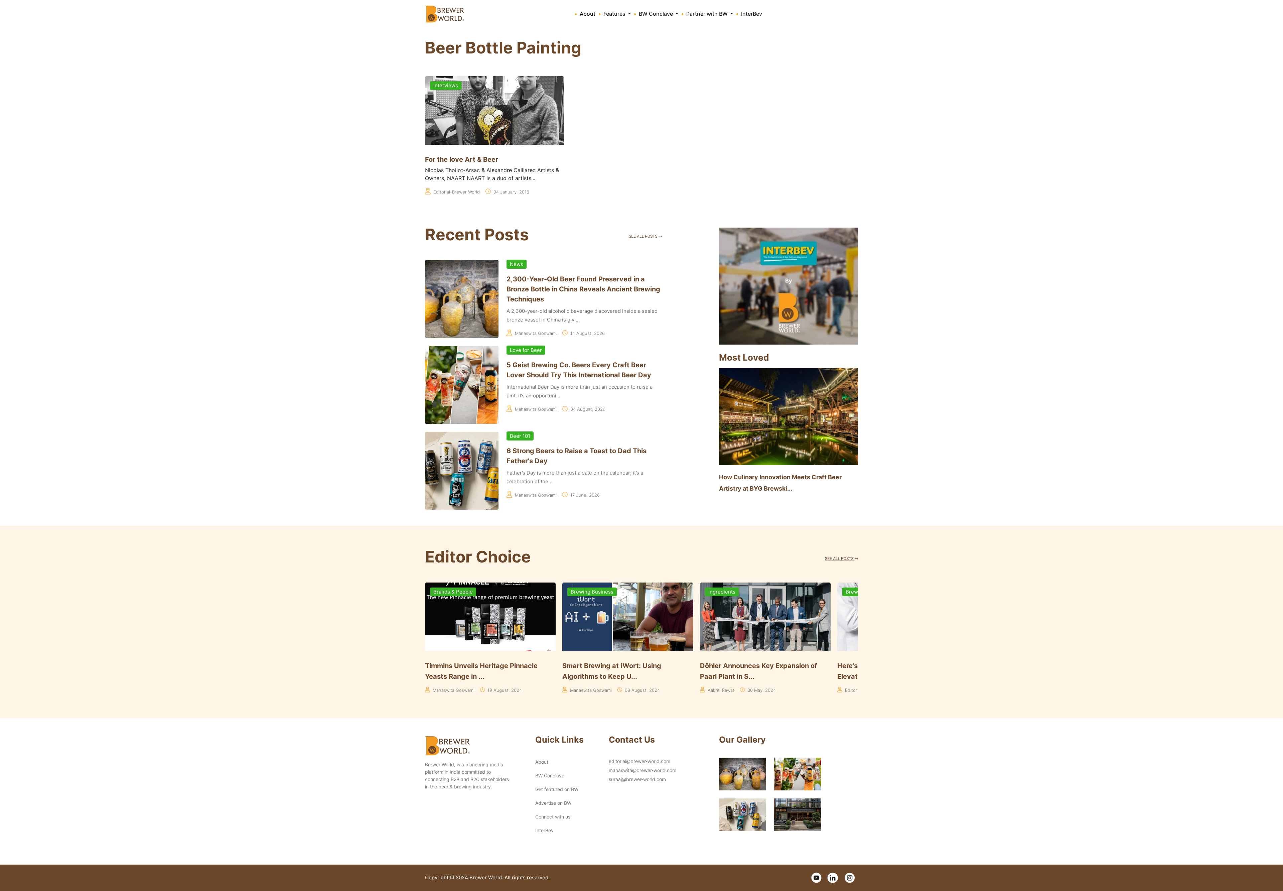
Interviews (445, 85)
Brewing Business (454, 592)
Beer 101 (520, 436)
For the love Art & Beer (461, 159)
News (516, 264)
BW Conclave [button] (656, 13)
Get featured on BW (556, 789)
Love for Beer (526, 350)
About (587, 13)
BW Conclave (549, 775)
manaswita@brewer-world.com (642, 770)
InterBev (751, 13)
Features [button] (615, 13)
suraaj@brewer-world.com (637, 779)
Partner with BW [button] (707, 13)
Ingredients (584, 592)
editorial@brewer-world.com (639, 761)
